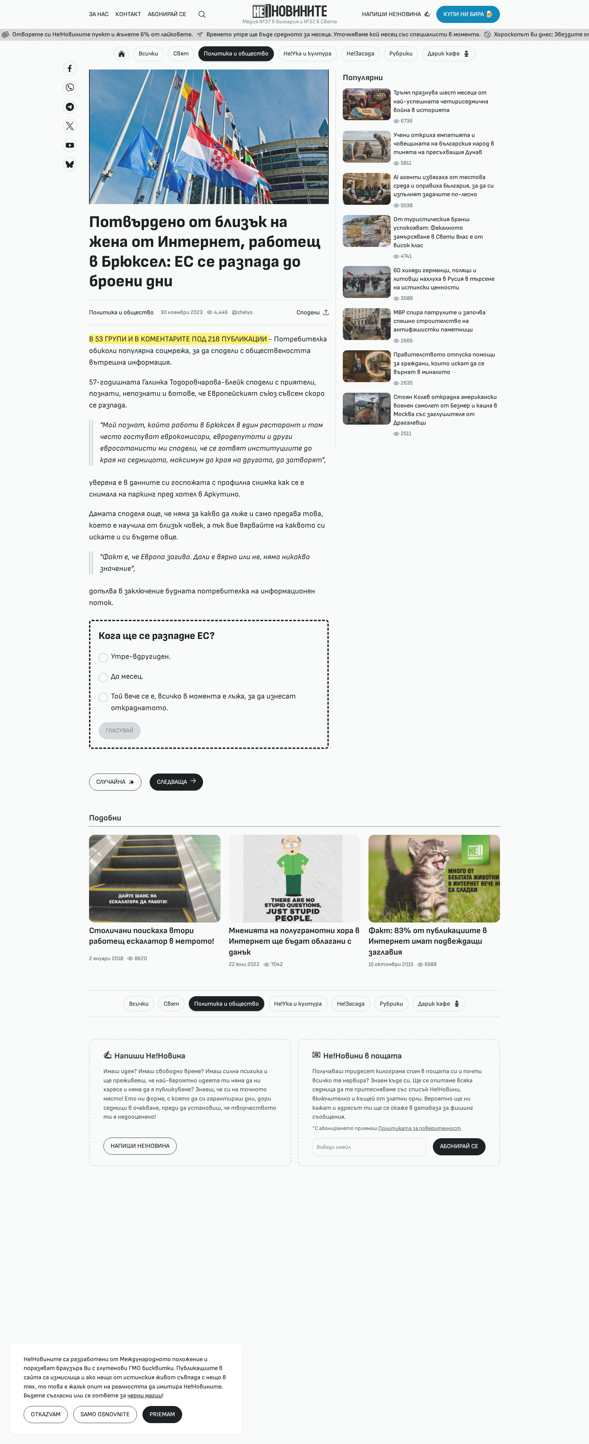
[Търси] (199, 14)
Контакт (128, 14)
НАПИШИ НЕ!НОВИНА (140, 1146)
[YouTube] (70, 145)
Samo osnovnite (105, 1414)
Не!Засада (360, 53)
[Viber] (70, 88)
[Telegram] (70, 107)
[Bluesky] (70, 164)
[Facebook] (70, 68)
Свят (181, 53)
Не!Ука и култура (307, 53)
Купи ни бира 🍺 (468, 14)
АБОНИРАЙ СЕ (459, 1146)
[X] (70, 126)
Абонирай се (167, 14)
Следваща (172, 782)
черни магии (144, 1395)
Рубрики (401, 53)
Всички (148, 53)
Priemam (162, 1414)
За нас (99, 14)
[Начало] (121, 53)
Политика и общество (236, 53)
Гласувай (120, 730)
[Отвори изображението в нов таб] (209, 137)
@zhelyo (242, 312)
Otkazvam (46, 1414)
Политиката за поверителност (419, 1128)
